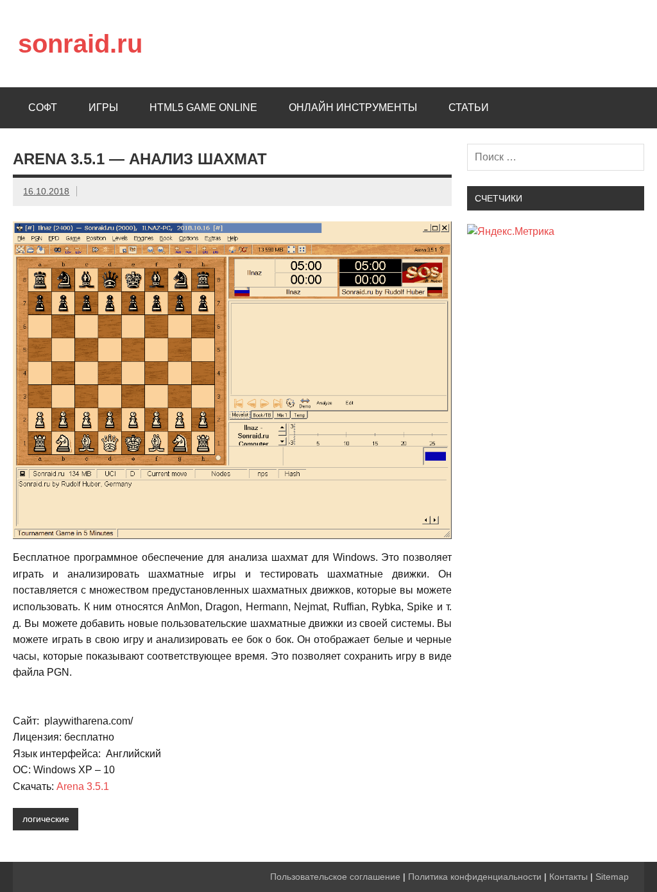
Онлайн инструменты (353, 107)
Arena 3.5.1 (82, 786)
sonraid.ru (80, 44)
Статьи (468, 107)
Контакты (568, 876)
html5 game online (203, 107)
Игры (103, 107)
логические (45, 819)
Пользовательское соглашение (335, 876)
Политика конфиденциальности (475, 876)
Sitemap (612, 876)
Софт (42, 107)
